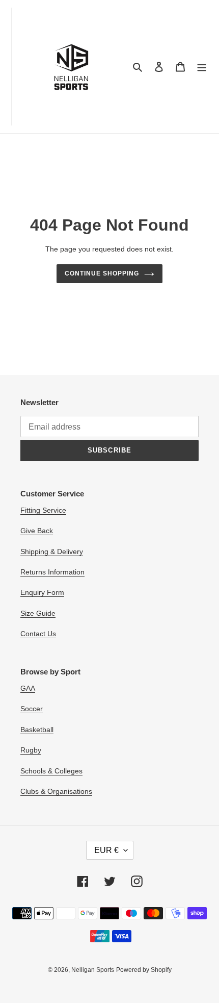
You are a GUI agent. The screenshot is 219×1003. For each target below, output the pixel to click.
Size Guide (38, 613)
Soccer (31, 709)
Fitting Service (43, 510)
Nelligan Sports (92, 969)
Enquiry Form (42, 592)
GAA (27, 688)
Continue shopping (102, 273)
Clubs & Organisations (56, 791)
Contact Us (38, 634)
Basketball (36, 729)
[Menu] (201, 67)
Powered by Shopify (144, 969)
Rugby (30, 750)
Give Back (36, 530)
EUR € (106, 850)
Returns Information (52, 572)
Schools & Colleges (51, 771)
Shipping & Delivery (51, 551)
